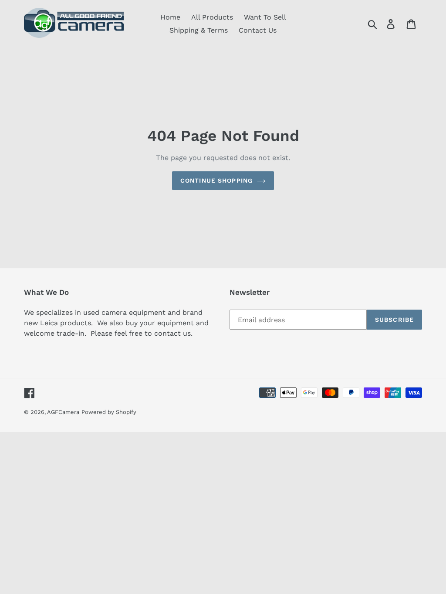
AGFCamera (63, 412)
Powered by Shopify (108, 412)
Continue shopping (216, 180)
